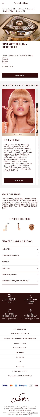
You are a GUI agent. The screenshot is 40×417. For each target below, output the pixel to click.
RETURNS (20, 357)
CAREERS (20, 366)
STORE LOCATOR (20, 329)
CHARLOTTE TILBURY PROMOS (20, 376)
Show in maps (20, 75)
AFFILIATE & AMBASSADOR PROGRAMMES (20, 338)
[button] (20, 249)
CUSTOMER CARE (20, 348)
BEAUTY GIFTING (11, 139)
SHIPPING (20, 352)
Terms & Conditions (29, 408)
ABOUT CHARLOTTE (20, 371)
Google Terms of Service (21, 414)
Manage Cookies (26, 410)
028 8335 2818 (7, 66)
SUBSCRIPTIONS (20, 343)
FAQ (19, 362)
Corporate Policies (14, 410)
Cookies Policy (18, 408)
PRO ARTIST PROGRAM (20, 334)
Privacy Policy (9, 408)
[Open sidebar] (3, 3)
